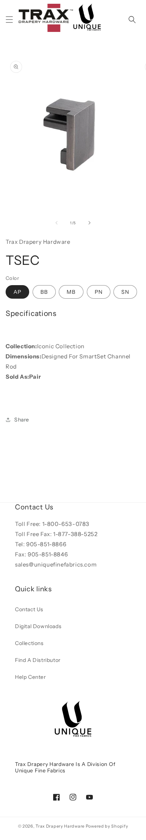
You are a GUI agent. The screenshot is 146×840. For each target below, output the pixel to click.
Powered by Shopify (107, 826)
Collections (29, 643)
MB (71, 292)
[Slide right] (89, 223)
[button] (9, 19)
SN (125, 292)
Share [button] (21, 419)
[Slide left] (56, 223)
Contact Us (29, 609)
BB (44, 292)
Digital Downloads (38, 626)
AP (17, 292)
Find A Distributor (38, 660)
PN (99, 292)
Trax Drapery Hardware (60, 826)
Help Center (30, 677)
